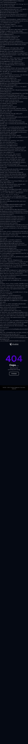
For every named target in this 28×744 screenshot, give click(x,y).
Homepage (14, 373)
